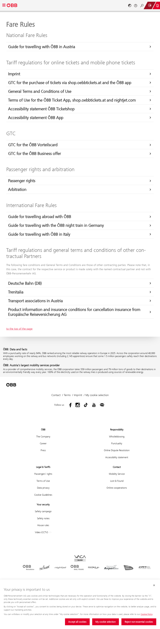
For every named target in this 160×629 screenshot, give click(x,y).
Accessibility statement (116, 457)
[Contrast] (129, 5)
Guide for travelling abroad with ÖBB (39, 216)
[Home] (12, 5)
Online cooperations (117, 487)
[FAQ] (135, 5)
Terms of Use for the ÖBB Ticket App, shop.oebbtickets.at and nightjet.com (72, 100)
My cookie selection (105, 621)
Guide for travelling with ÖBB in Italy (39, 234)
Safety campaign (43, 511)
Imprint (14, 73)
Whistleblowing (116, 436)
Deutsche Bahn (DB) (25, 283)
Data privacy (43, 487)
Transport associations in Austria (35, 300)
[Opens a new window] (69, 405)
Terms (67, 395)
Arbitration (17, 189)
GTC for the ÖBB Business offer (34, 153)
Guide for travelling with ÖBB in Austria (41, 46)
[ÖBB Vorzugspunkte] (150, 5)
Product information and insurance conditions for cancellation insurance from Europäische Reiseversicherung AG (74, 312)
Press (43, 450)
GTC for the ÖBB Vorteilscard (33, 144)
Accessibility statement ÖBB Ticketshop (41, 108)
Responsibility (116, 429)
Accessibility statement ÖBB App (35, 117)
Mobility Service (117, 473)
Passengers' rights (43, 473)
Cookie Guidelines (43, 494)
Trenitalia (15, 292)
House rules (43, 525)
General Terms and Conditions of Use (39, 91)
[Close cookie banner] (154, 585)
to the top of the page (19, 328)
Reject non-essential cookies (139, 621)
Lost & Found (116, 480)
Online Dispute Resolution (117, 450)
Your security (43, 504)
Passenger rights (21, 180)
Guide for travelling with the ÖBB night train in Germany (56, 225)
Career (43, 443)
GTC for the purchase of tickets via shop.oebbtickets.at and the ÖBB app (69, 82)
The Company (43, 436)
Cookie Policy (146, 614)
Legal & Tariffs (43, 467)
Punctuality (116, 443)
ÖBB (43, 429)
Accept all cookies (77, 621)
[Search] (142, 5)
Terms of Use (43, 480)
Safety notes (43, 518)
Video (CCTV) (42, 532)
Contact (56, 395)
